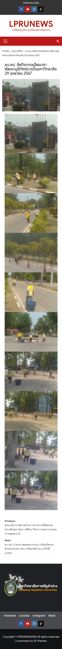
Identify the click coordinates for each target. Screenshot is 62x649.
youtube (24, 615)
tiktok (51, 615)
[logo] (31, 586)
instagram (39, 615)
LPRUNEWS (31, 24)
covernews (22, 641)
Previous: (31, 527)
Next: (29, 547)
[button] (5, 41)
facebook (10, 615)
